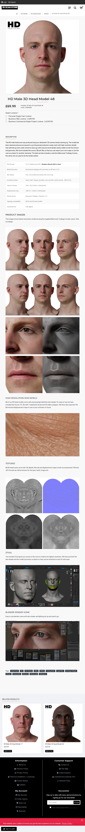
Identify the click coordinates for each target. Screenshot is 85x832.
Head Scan (14, 671)
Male (36, 671)
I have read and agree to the (64, 807)
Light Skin (60, 671)
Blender (25, 674)
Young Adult (50, 671)
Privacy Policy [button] (67, 823)
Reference (43, 674)
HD (22, 671)
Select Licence (11, 113)
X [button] (81, 820)
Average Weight (71, 671)
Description (11, 137)
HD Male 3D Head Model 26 (54, 744)
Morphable (16, 674)
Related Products (10, 699)
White (42, 671)
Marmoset (33, 674)
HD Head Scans (36, 13)
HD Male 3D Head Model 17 (13, 744)
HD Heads (24, 13)
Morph (8, 674)
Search (46, 13)
